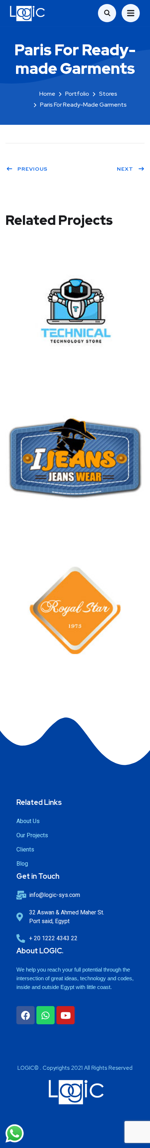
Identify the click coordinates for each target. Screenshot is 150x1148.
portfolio (77, 94)
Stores (108, 94)
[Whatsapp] (45, 1015)
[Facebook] (25, 1015)
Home (47, 94)
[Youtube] (65, 1015)
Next (125, 169)
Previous (32, 169)
